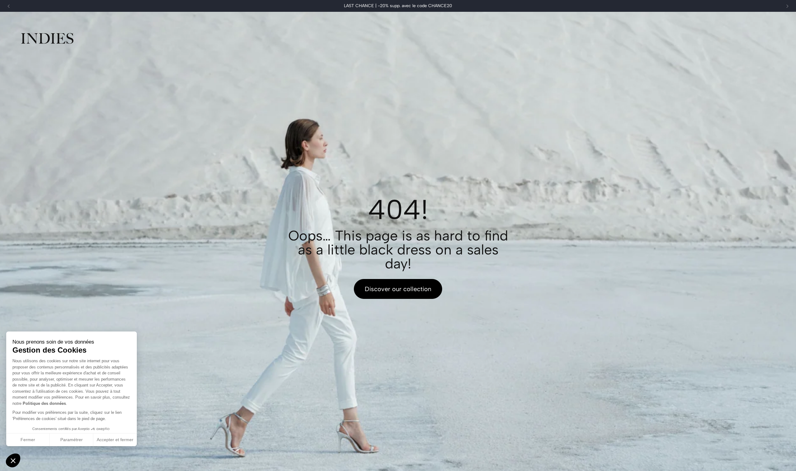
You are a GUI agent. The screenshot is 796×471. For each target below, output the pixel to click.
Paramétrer (71, 439)
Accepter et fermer (115, 439)
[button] (13, 460)
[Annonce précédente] (8, 6)
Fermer (28, 439)
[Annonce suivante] (787, 6)
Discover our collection (398, 289)
